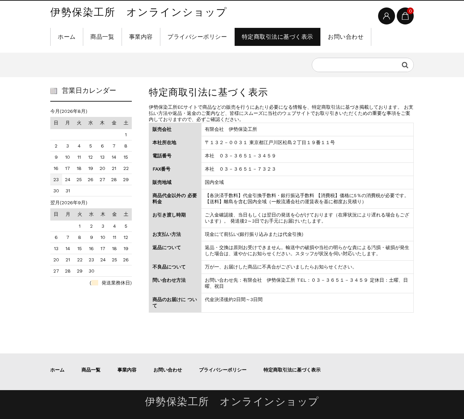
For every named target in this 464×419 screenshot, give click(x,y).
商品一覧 (102, 36)
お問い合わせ (345, 36)
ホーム (67, 36)
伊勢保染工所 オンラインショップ (138, 12)
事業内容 (141, 36)
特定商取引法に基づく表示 (277, 36)
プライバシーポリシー (197, 36)
